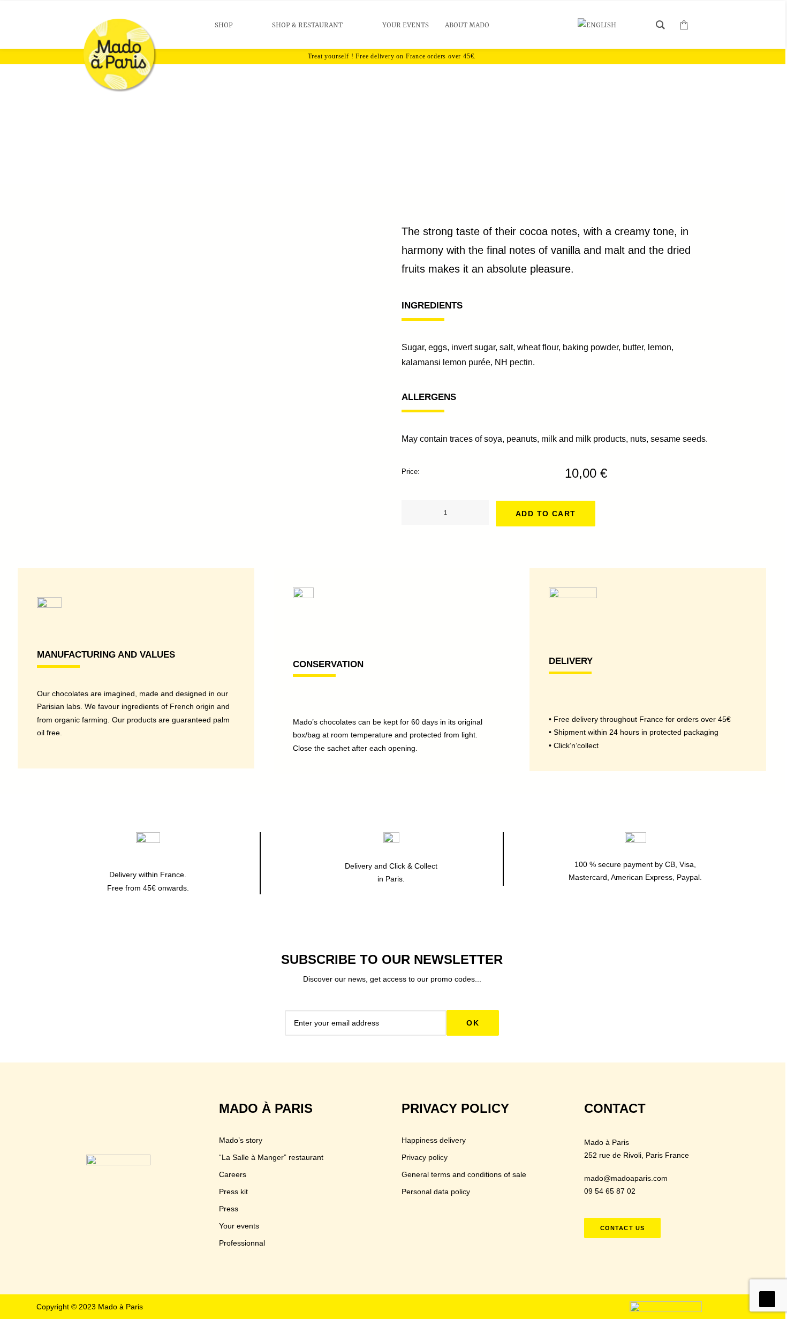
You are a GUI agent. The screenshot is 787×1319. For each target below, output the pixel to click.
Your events (239, 1226)
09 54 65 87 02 (609, 1191)
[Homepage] (118, 1172)
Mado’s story (240, 1140)
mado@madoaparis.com (626, 1178)
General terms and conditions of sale (464, 1174)
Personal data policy (436, 1191)
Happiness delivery (434, 1140)
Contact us (622, 1228)
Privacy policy (425, 1157)
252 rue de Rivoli (612, 1155)
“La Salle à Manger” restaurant (271, 1157)
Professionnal (242, 1243)
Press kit (233, 1191)
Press (228, 1208)
